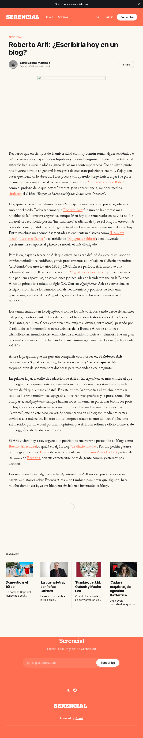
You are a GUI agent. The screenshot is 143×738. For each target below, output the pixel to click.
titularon (15, 194)
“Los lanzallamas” (32, 239)
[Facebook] (75, 690)
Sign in (109, 17)
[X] (68, 690)
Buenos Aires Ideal (23, 447)
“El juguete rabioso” (81, 239)
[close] (139, 4)
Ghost (79, 718)
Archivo (63, 17)
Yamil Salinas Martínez (35, 62)
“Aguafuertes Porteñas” (87, 273)
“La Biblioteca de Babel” (106, 183)
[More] (74, 17)
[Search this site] (98, 17)
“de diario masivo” (83, 447)
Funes (44, 453)
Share (126, 64)
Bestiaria (33, 458)
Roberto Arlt (72, 210)
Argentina (15, 37)
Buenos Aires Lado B (101, 453)
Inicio (49, 17)
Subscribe (127, 17)
